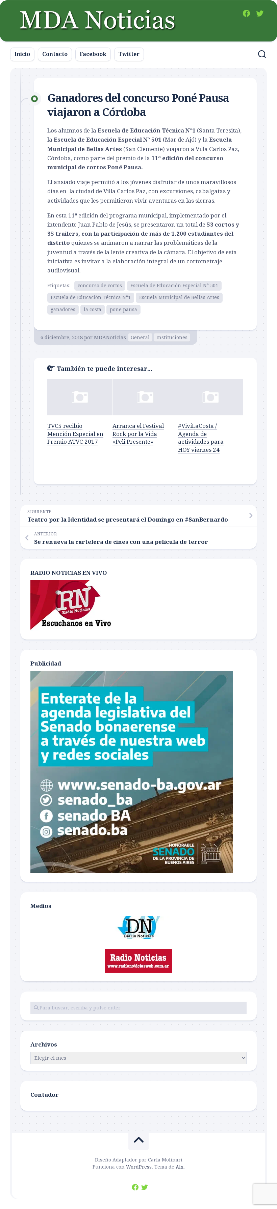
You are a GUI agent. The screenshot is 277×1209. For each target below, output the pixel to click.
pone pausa (123, 309)
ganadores (63, 309)
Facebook (93, 54)
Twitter (129, 54)
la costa (92, 309)
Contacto (55, 54)
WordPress (139, 1167)
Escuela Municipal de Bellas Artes (179, 297)
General (140, 337)
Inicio (22, 54)
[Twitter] (259, 13)
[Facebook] (246, 13)
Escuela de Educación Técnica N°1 (91, 297)
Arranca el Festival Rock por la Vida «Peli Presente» (138, 433)
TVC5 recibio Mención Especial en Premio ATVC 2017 (75, 433)
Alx (179, 1167)
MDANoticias (110, 337)
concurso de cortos (100, 285)
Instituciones (171, 337)
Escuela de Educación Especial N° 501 (174, 285)
